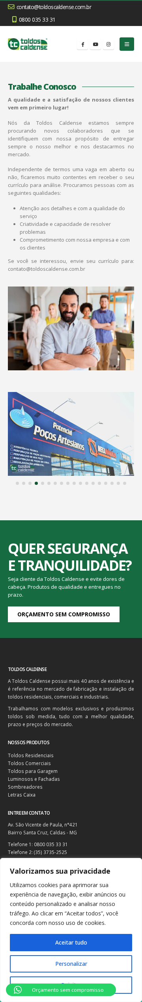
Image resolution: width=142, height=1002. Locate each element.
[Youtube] (95, 44)
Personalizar (71, 963)
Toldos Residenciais (31, 755)
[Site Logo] (27, 44)
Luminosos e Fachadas (34, 779)
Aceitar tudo (71, 942)
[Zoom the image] (71, 395)
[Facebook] (82, 44)
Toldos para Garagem (33, 771)
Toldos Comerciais (29, 763)
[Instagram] (108, 44)
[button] (127, 44)
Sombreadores (25, 787)
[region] (71, 930)
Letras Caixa (22, 794)
